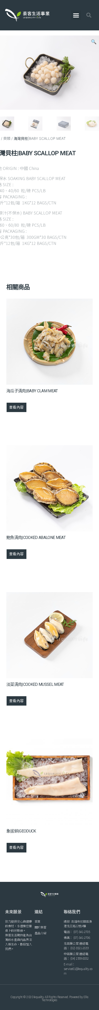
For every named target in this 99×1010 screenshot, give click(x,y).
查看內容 (16, 407)
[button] (75, 15)
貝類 (6, 138)
